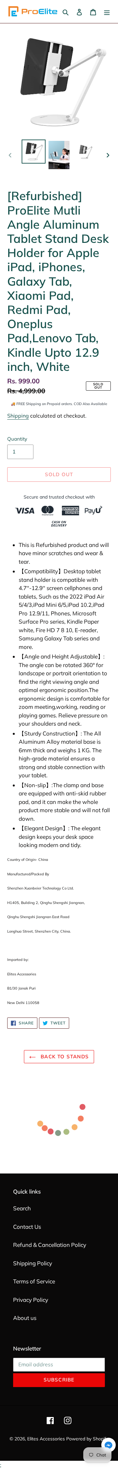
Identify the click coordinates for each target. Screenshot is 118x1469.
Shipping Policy (32, 1263)
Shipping (18, 415)
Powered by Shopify (87, 1439)
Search (22, 1208)
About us (24, 1317)
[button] (108, 1446)
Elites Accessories (46, 1439)
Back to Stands (64, 1056)
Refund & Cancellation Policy (49, 1244)
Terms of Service (34, 1281)
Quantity (17, 439)
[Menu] (107, 11)
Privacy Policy (30, 1299)
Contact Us (27, 1226)
